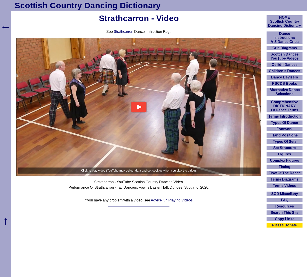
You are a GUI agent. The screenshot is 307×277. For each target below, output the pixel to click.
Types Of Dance (284, 123)
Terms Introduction (284, 116)
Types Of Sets (284, 141)
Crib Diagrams (284, 48)
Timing (284, 167)
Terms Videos (284, 186)
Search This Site (284, 212)
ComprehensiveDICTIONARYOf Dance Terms (284, 106)
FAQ (284, 200)
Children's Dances (284, 71)
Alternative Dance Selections (284, 92)
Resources (284, 206)
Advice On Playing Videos (172, 200)
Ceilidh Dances (285, 65)
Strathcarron (123, 32)
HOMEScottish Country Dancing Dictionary (284, 21)
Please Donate (284, 225)
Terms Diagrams (284, 179)
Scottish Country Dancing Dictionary (88, 5)
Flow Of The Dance (285, 173)
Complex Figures (284, 160)
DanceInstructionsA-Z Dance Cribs (285, 38)
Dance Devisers (284, 77)
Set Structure (284, 148)
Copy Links (284, 219)
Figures (284, 154)
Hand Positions (284, 135)
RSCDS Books (284, 83)
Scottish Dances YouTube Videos (285, 56)
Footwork (284, 129)
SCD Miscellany (284, 194)
